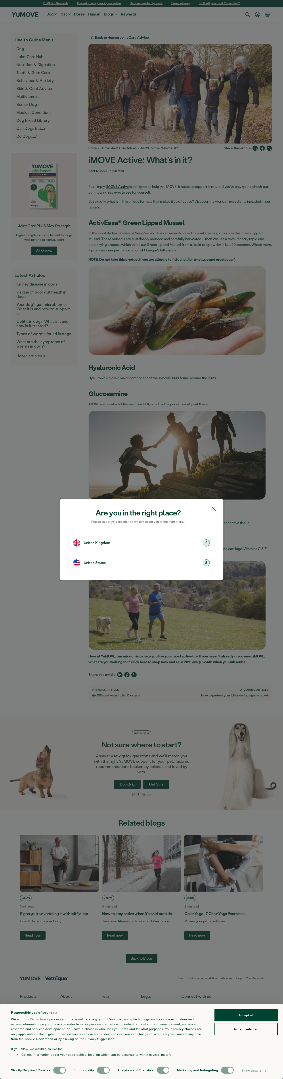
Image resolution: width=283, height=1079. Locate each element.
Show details (251, 1070)
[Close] (213, 508)
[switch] (103, 1070)
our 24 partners (36, 1019)
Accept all (246, 1015)
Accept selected (246, 1029)
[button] (141, 543)
